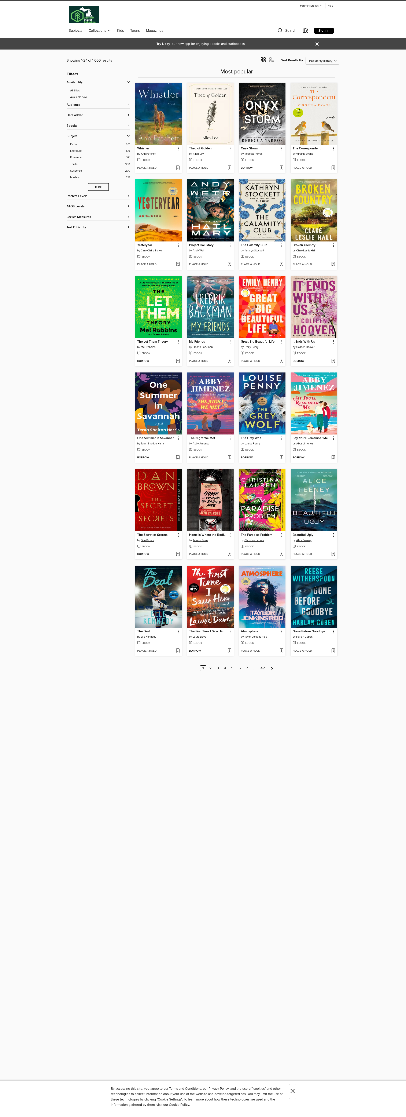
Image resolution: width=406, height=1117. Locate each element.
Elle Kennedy (148, 636)
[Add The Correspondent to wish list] (333, 168)
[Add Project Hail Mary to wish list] (229, 264)
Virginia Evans (304, 154)
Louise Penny (252, 443)
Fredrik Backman (203, 347)
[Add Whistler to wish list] (177, 168)
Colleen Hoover (305, 347)
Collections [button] (98, 30)
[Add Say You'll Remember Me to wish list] (333, 458)
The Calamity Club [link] (254, 245)
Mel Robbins (148, 347)
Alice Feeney (303, 540)
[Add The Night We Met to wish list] (229, 458)
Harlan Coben (304, 636)
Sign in (323, 30)
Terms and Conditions (185, 1089)
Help (330, 5)
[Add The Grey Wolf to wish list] (281, 458)
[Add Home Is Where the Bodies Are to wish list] (229, 554)
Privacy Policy (218, 1089)
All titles (75, 90)
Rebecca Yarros (253, 154)
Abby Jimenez (201, 443)
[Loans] (305, 31)
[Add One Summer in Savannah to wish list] (177, 458)
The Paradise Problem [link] (256, 535)
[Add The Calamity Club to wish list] (281, 264)
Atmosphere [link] (249, 631)
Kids (120, 30)
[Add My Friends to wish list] (229, 361)
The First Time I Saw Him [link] (206, 631)
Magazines (154, 30)
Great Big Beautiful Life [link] (257, 342)
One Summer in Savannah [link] (155, 438)
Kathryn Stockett (254, 250)
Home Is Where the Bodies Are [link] (208, 535)
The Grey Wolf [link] (251, 438)
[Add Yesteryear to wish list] (177, 264)
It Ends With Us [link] (304, 342)
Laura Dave (199, 636)
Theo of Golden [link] (200, 148)
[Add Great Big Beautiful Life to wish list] (281, 361)
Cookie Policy (179, 1105)
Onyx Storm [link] (249, 148)
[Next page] (272, 668)
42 (263, 668)
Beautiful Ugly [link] (303, 535)
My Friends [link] (197, 342)
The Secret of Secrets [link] (152, 535)
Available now (78, 97)
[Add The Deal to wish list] (177, 651)
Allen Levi (198, 154)
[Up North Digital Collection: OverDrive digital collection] (84, 14)
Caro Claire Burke (151, 250)
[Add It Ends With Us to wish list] (333, 361)
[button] (311, 5)
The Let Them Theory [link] (152, 342)
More (98, 187)
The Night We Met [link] (202, 438)
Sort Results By (292, 60)
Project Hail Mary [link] (201, 245)
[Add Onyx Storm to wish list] (281, 168)
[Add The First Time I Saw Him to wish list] (229, 651)
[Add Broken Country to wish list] (333, 264)
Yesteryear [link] (144, 245)
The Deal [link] (143, 631)
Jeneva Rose (200, 540)
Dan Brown (147, 540)
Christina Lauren (254, 540)
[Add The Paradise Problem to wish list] (281, 554)
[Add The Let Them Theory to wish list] (177, 361)
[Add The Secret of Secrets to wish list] (177, 554)
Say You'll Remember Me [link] (310, 438)
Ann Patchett (148, 154)
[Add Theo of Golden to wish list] (229, 168)
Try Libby (163, 44)
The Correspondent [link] (307, 148)
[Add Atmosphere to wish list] (281, 651)
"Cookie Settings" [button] (169, 1099)
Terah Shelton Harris (153, 443)
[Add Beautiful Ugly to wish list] (333, 554)
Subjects (75, 30)
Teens (135, 30)
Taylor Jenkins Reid (255, 636)
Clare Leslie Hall (305, 250)
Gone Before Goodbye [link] (309, 631)
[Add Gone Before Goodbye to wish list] (333, 651)
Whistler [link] (143, 148)
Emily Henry (251, 347)
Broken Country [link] (304, 245)
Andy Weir (198, 250)
